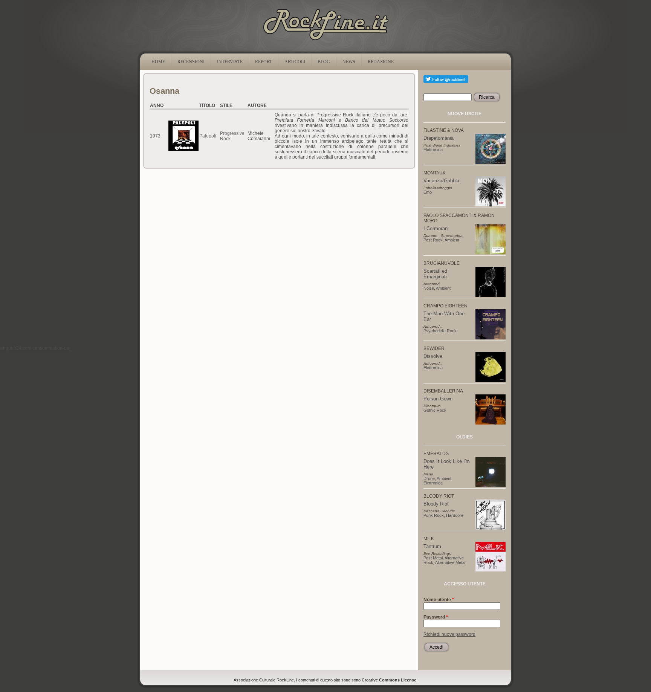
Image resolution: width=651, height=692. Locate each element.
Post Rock (433, 240)
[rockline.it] (326, 40)
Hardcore (454, 515)
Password (435, 617)
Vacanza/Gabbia (441, 180)
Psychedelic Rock (440, 330)
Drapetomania (438, 138)
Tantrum (432, 546)
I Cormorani (436, 228)
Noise (428, 288)
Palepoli (207, 136)
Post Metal (433, 558)
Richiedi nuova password (449, 634)
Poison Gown (437, 399)
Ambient (452, 240)
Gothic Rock (434, 410)
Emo (427, 192)
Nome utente (438, 599)
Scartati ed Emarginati (435, 274)
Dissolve (432, 356)
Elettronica (433, 149)
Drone (429, 478)
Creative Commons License (389, 680)
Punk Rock (433, 515)
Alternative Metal (450, 562)
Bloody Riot (436, 504)
